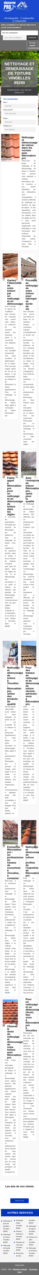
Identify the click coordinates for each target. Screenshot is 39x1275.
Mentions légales (20, 1269)
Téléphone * (7, 126)
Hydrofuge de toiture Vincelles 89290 (6, 1238)
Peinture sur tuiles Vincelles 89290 (33, 1241)
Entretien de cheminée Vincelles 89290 (20, 1246)
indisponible (12, 18)
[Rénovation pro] (15, 6)
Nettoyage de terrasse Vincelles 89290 (33, 1252)
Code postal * (8, 110)
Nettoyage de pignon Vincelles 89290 (32, 1230)
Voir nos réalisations (10, 33)
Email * (5, 118)
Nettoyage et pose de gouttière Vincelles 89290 (7, 1226)
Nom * (5, 102)
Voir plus (19, 1201)
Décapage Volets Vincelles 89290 (19, 1224)
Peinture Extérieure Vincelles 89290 (19, 1235)
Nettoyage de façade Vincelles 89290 (6, 1249)
